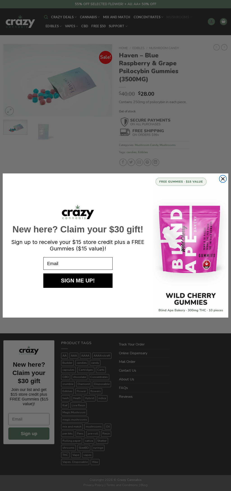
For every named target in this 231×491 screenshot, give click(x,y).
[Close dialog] (222, 178)
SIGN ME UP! (78, 280)
